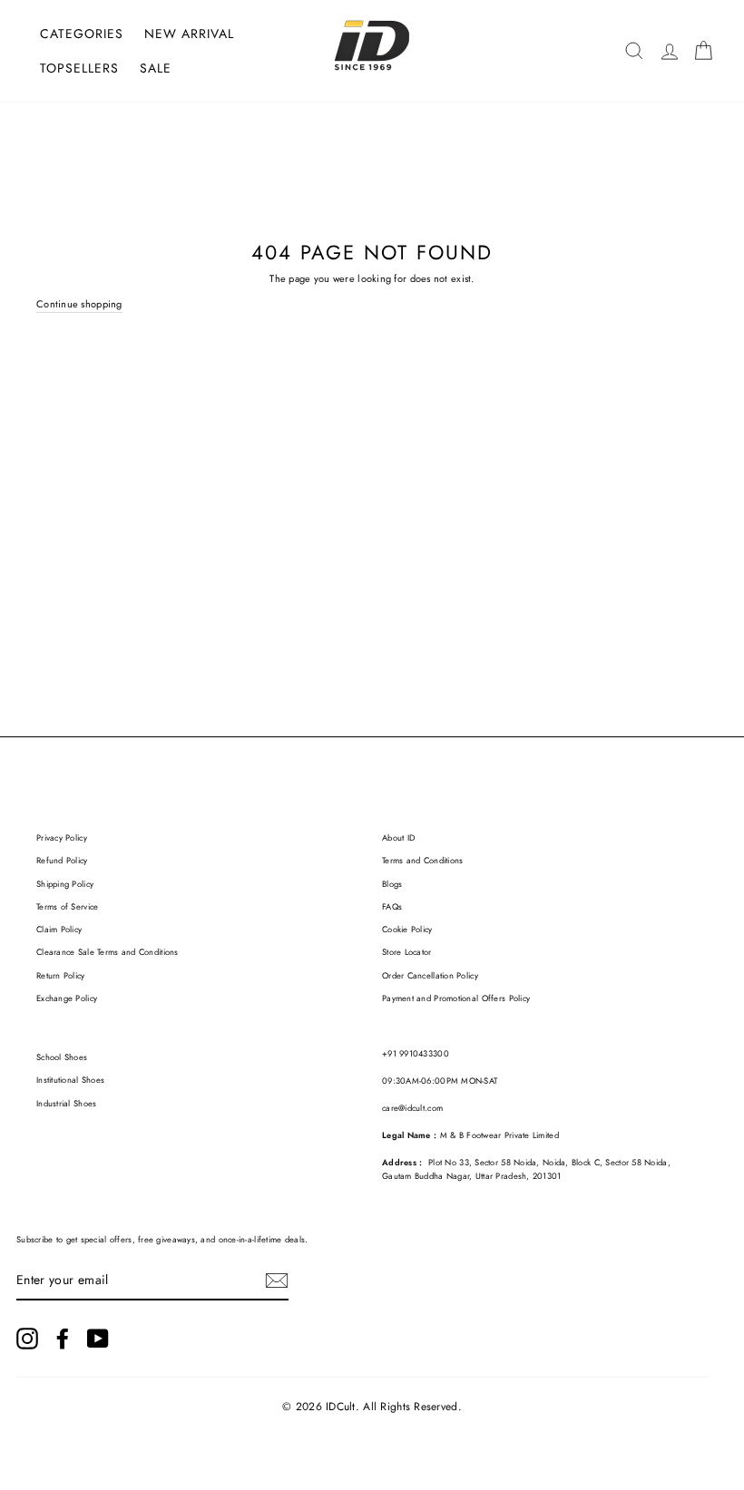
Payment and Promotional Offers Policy (456, 998)
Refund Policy (62, 860)
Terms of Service (67, 907)
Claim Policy (59, 929)
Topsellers (79, 68)
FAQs (392, 907)
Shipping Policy (64, 884)
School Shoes (61, 1057)
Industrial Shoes (66, 1103)
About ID (398, 838)
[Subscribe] (277, 1280)
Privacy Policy (61, 838)
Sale (155, 68)
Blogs (392, 884)
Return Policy (60, 975)
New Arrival (189, 33)
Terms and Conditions (423, 860)
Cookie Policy (407, 929)
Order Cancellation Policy (430, 975)
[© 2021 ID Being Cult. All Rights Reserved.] (27, 1338)
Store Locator (407, 952)
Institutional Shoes (70, 1080)
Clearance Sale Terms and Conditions (107, 952)
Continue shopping (79, 304)
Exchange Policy (66, 998)
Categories (81, 33)
